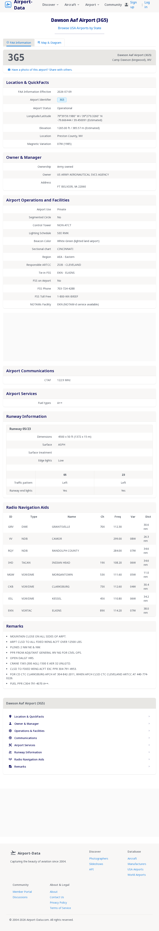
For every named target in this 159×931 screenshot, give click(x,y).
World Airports (137, 875)
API (91, 869)
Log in (147, 4)
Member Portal (22, 892)
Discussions (20, 897)
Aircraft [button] (70, 5)
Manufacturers (137, 864)
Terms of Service (60, 908)
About (54, 892)
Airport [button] (90, 5)
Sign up (133, 4)
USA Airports (135, 869)
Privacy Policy (58, 902)
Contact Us (57, 897)
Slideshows (96, 864)
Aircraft (132, 858)
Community (113, 5)
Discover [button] (48, 5)
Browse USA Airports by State (79, 28)
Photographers (98, 858)
